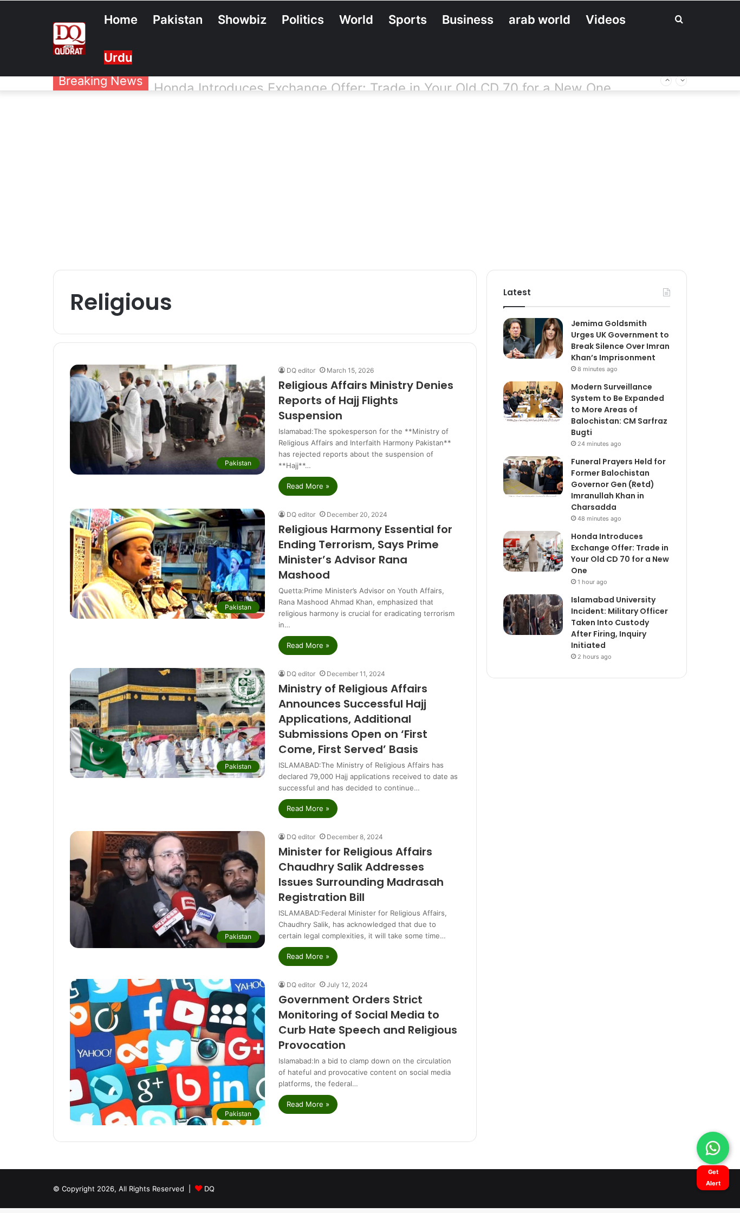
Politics (303, 19)
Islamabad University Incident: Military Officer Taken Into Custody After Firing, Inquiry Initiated (619, 622)
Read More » (308, 486)
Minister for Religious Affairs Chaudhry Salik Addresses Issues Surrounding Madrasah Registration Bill (361, 874)
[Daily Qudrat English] (69, 38)
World (356, 19)
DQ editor (301, 370)
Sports (407, 19)
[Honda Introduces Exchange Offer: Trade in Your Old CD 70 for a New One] (533, 551)
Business (468, 19)
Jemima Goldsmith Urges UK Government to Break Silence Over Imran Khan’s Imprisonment (620, 340)
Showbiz (242, 19)
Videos (606, 19)
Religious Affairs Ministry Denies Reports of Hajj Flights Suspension (365, 400)
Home (121, 19)
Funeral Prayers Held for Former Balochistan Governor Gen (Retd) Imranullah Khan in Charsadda (618, 484)
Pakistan (178, 19)
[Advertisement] (370, 178)
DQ (209, 1188)
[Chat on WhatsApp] (713, 1148)
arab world (539, 19)
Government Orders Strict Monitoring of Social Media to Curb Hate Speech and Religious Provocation (367, 1022)
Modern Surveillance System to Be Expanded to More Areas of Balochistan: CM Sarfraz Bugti (619, 409)
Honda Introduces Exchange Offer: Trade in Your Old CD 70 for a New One (382, 81)
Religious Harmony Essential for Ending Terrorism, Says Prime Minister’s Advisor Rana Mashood (365, 552)
